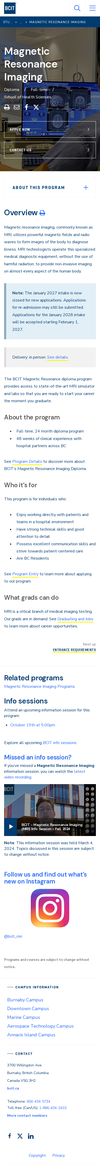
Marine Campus (23, 1017)
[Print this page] (42, 212)
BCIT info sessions (59, 743)
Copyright (37, 1155)
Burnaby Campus (25, 1000)
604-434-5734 (38, 1101)
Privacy (58, 1155)
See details (57, 357)
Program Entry (25, 574)
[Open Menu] (92, 8)
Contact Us (21, 150)
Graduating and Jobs (75, 619)
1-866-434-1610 (52, 1107)
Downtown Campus (28, 1009)
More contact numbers (27, 1115)
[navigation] (12, 8)
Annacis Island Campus (31, 1035)
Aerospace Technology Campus (40, 1026)
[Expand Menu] (86, 187)
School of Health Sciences (27, 97)
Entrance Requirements (74, 650)
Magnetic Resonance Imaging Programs (39, 686)
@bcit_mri (13, 936)
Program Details (27, 461)
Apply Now (20, 129)
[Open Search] (77, 8)
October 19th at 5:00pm (32, 725)
